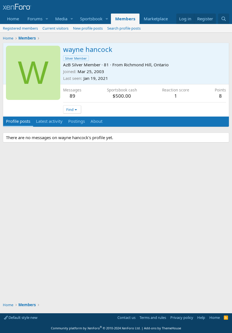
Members (125, 18)
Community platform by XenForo (96, 328)
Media (61, 18)
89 (72, 96)
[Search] (223, 19)
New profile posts (88, 28)
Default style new (22, 317)
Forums (34, 18)
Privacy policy (181, 317)
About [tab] (96, 121)
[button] (47, 19)
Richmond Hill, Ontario (146, 64)
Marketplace (156, 18)
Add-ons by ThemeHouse (162, 328)
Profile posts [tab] (18, 121)
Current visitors (55, 28)
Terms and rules (152, 317)
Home (13, 18)
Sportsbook (91, 18)
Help (201, 317)
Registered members (20, 28)
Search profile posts (124, 28)
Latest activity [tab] (49, 121)
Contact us (126, 317)
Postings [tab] (76, 121)
